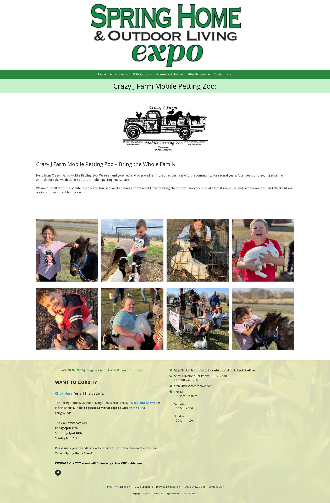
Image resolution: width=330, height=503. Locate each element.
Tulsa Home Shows (142, 403)
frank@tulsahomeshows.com (193, 386)
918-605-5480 (219, 376)
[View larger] (165, 128)
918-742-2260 (189, 380)
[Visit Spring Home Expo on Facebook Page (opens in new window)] (58, 473)
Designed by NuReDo (188, 493)
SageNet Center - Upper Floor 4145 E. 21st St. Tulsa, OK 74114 (214, 370)
